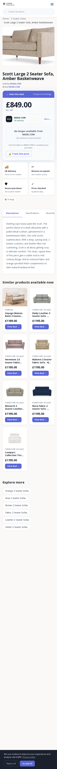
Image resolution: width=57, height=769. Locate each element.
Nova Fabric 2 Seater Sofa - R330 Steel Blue (41, 407)
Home (6, 18)
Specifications (32, 213)
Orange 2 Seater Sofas (17, 490)
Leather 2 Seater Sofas (17, 519)
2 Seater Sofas (18, 18)
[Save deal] (23, 292)
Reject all (11, 763)
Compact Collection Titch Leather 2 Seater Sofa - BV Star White (14, 454)
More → (47, 119)
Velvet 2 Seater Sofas (16, 527)
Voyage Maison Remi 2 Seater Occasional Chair (14, 314)
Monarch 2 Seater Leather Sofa (13, 407)
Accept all (27, 763)
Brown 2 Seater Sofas (16, 505)
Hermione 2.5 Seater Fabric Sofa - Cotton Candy (12, 361)
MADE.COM (15, 83)
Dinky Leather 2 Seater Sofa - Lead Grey (41, 314)
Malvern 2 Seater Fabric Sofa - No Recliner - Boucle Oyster (42, 361)
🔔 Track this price (19, 153)
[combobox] (28, 12)
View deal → (13, 326)
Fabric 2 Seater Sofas (16, 512)
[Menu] (52, 4)
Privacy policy (28, 757)
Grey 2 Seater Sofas (15, 498)
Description (12, 213)
